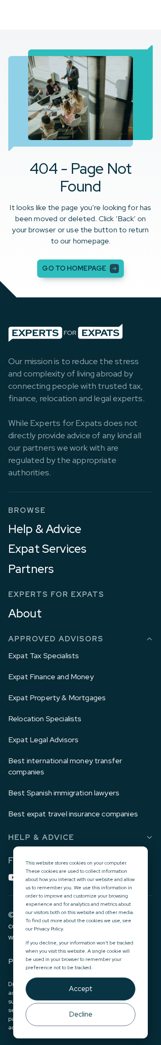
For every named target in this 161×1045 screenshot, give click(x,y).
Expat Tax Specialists (43, 655)
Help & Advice (44, 528)
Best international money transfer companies (65, 766)
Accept (80, 988)
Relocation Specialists (45, 718)
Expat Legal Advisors (43, 739)
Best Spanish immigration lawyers (63, 792)
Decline (80, 1014)
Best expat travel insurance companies (73, 813)
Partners (31, 568)
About (25, 613)
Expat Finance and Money (51, 676)
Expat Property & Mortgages (57, 697)
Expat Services (47, 548)
